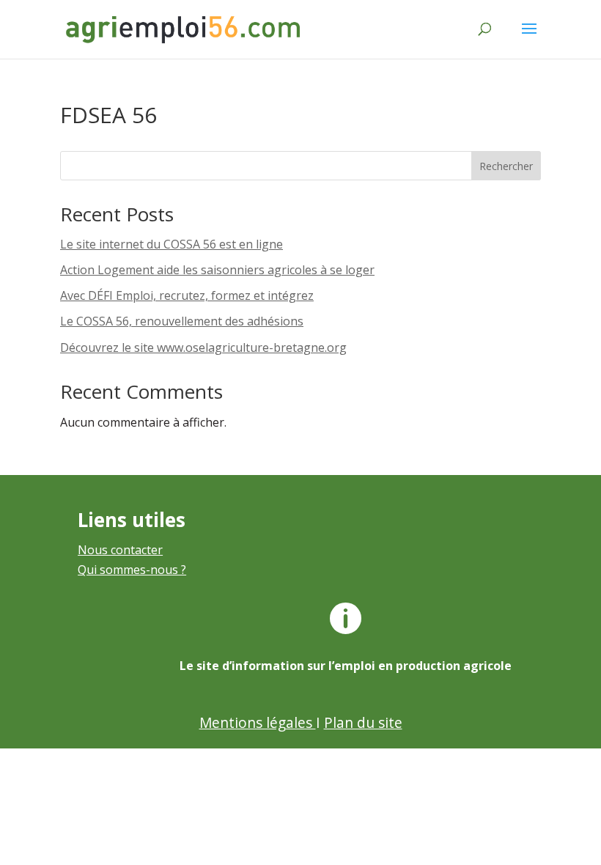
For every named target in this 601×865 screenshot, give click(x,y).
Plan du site (363, 722)
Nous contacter (120, 550)
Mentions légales (257, 722)
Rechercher (506, 166)
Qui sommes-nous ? (132, 570)
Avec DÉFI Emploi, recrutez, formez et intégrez (187, 295)
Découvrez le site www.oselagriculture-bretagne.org (203, 347)
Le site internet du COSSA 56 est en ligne (171, 244)
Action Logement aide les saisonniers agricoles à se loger (217, 270)
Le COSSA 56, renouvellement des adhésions (181, 321)
